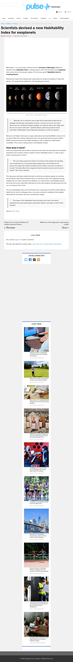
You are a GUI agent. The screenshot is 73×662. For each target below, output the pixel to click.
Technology (34, 18)
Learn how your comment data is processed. (46, 244)
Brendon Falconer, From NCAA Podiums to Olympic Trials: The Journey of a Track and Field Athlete (39, 570)
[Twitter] (25, 259)
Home (3, 18)
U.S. (50, 18)
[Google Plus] (34, 259)
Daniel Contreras (7, 36)
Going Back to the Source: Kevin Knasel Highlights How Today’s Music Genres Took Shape (38, 469)
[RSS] (38, 259)
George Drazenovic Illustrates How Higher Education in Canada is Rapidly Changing (39, 639)
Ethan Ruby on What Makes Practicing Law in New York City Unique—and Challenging (38, 536)
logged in (18, 240)
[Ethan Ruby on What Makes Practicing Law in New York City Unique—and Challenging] (36, 521)
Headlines (11, 18)
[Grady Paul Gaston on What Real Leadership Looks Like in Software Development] (36, 339)
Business (43, 18)
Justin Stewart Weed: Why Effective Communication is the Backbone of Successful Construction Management (39, 605)
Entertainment (64, 18)
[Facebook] (30, 259)
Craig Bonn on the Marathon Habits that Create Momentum (39, 502)
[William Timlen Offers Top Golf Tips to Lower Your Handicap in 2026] (36, 369)
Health (19, 18)
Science (25, 18)
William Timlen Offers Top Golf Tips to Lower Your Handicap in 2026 (39, 379)
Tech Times (15, 211)
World (55, 18)
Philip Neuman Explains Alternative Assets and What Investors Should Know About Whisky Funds (39, 435)
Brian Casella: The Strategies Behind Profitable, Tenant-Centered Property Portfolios (39, 401)
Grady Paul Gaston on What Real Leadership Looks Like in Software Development (39, 354)
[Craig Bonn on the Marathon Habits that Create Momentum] (36, 488)
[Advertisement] (36, 51)
